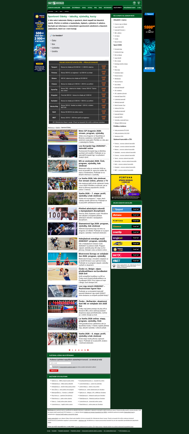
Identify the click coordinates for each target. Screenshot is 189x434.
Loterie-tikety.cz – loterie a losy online (89, 386)
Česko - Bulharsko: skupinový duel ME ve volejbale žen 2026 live (93, 303)
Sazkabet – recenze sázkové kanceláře (125, 152)
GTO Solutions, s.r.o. (124, 431)
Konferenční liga (119, 52)
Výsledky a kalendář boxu (121, 120)
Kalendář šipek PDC (120, 96)
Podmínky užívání (75, 431)
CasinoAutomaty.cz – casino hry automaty (90, 383)
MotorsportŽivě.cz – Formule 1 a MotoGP (62, 392)
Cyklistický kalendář (120, 99)
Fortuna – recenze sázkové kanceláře (125, 143)
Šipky (61, 11)
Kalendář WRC (119, 117)
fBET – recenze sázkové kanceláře (124, 170)
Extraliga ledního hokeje (121, 64)
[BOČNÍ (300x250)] (126, 199)
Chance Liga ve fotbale (121, 24)
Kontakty (54, 431)
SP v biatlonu (118, 90)
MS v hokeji (118, 61)
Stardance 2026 (119, 136)
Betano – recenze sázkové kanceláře (124, 149)
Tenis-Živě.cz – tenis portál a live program (63, 389)
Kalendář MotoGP (119, 87)
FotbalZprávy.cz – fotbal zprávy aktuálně (62, 383)
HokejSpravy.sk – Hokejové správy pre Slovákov (92, 395)
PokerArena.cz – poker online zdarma (62, 398)
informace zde (82, 420)
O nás (48, 431)
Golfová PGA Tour (119, 108)
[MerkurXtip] (40, 71)
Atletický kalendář (119, 102)
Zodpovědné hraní (129, 412)
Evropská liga (118, 49)
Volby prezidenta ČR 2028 (122, 130)
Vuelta (116, 39)
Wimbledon (118, 78)
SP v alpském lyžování (121, 93)
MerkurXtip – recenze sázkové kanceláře (125, 161)
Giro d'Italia (118, 84)
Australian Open (119, 73)
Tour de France (119, 81)
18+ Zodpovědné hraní (110, 431)
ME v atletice (118, 33)
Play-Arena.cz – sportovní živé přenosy (62, 395)
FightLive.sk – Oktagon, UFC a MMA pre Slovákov (92, 392)
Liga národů (118, 58)
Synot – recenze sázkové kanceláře (124, 158)
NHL (116, 67)
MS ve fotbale (118, 55)
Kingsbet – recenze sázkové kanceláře (125, 167)
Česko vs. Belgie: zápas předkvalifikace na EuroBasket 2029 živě (93, 271)
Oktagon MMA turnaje (120, 123)
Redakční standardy (63, 431)
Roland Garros (119, 75)
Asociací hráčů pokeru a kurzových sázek (67, 414)
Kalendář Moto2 (119, 114)
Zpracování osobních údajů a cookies (92, 431)
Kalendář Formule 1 (120, 30)
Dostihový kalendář (120, 111)
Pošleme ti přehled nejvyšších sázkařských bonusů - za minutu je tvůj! (76, 359)
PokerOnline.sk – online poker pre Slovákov (91, 404)
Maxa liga (117, 70)
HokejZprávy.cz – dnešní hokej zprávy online (63, 386)
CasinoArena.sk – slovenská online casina (90, 401)
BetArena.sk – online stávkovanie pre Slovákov (91, 389)
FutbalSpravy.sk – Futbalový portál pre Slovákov (92, 398)
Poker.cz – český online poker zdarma (62, 401)
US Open (117, 36)
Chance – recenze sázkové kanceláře (125, 155)
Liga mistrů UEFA (119, 27)
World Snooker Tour (120, 105)
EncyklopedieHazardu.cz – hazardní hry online (91, 380)
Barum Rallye (118, 42)
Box (56, 11)
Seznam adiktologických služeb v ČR (85, 426)
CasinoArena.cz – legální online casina (62, 404)
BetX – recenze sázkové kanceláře (124, 164)
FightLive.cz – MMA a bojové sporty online (63, 380)
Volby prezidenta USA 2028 (122, 133)
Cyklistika (50, 11)
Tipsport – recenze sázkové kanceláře (125, 146)
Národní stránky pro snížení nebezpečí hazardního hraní (118, 426)
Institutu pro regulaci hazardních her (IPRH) (95, 412)
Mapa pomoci (99, 426)
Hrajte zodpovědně (53, 418)
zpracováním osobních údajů (68, 367)
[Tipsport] (149, 71)
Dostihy (67, 11)
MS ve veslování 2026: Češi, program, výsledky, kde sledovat (92, 163)
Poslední (88, 350)
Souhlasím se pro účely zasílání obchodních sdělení (74, 367)
